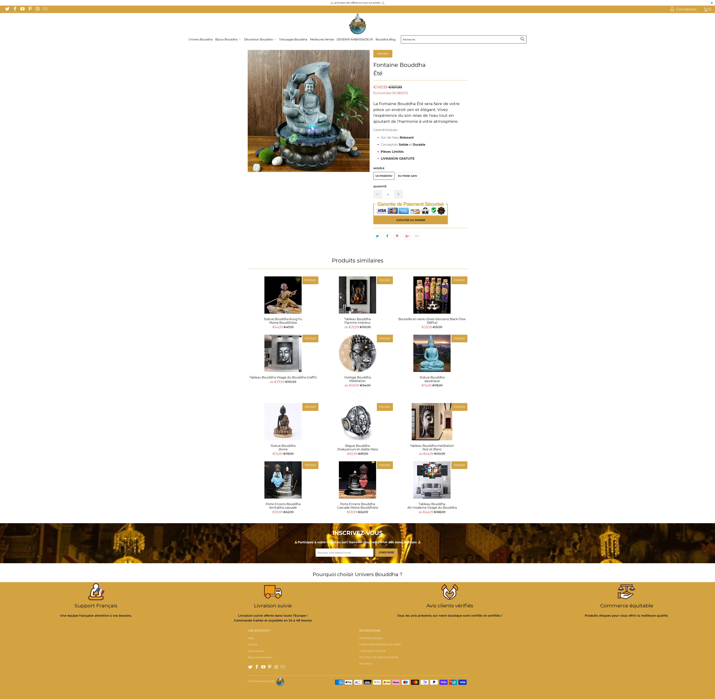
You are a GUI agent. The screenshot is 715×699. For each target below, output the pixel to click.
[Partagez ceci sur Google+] (407, 236)
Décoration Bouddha (259, 39)
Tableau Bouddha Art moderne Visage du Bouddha (432, 480)
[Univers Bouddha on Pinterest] (29, 9)
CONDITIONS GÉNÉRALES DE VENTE (380, 644)
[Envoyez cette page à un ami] (417, 236)
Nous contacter (256, 651)
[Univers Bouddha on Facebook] (14, 9)
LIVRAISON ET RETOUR (372, 651)
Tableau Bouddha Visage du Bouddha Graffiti (283, 353)
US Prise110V (384, 175)
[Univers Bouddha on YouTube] (22, 9)
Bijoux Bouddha (226, 39)
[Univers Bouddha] (357, 24)
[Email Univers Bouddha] (44, 9)
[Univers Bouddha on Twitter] (7, 9)
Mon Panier (365, 663)
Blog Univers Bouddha (260, 657)
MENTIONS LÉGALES (370, 638)
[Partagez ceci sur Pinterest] (397, 236)
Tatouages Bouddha (293, 39)
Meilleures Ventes (322, 39)
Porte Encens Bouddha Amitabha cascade (283, 480)
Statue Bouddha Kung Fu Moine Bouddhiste (283, 295)
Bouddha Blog (385, 39)
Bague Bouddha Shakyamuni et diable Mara (357, 421)
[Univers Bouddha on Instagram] (37, 9)
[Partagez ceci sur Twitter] (377, 236)
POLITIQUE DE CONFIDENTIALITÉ (378, 657)
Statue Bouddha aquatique (432, 353)
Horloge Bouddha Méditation (357, 353)
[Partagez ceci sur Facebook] (387, 236)
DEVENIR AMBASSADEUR (355, 39)
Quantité (380, 186)
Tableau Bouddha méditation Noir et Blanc (432, 421)
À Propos (253, 644)
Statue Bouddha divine (283, 421)
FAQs (251, 638)
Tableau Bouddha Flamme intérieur (357, 295)
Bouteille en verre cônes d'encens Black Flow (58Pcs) (432, 295)
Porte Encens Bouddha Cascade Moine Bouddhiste (357, 480)
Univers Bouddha (201, 39)
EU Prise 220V (407, 175)
